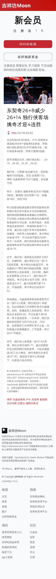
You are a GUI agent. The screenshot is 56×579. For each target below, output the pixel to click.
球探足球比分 (37, 506)
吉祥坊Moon (16, 5)
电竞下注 (7, 552)
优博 (32, 547)
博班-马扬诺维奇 (16, 399)
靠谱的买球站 (9, 547)
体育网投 (7, 537)
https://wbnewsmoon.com (15, 446)
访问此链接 (28, 44)
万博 (32, 557)
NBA (14, 133)
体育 (4, 501)
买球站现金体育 (10, 542)
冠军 (32, 537)
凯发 (32, 542)
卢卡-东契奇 (32, 399)
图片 (4, 511)
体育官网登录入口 (12, 532)
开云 (32, 552)
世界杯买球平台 (38, 501)
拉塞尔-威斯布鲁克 (27, 403)
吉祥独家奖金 (28, 57)
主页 (4, 496)
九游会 (33, 532)
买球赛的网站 (37, 496)
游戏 (4, 506)
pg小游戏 (7, 557)
